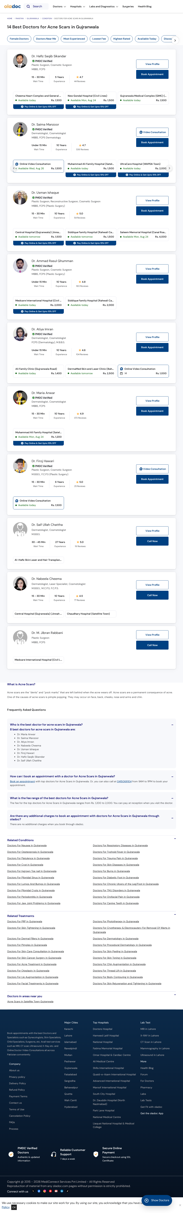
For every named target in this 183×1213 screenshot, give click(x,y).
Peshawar (70, 1061)
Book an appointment (22, 781)
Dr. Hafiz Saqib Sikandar (49, 56)
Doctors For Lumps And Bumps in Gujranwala (33, 884)
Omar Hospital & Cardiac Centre (112, 1055)
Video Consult (154, 132)
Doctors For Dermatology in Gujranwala (116, 938)
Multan (68, 1055)
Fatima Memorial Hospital (107, 1048)
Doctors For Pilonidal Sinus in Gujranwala (30, 877)
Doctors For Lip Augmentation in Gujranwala (32, 977)
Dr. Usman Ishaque (45, 193)
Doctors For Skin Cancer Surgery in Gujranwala (34, 957)
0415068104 (124, 781)
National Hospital (103, 1042)
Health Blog (147, 1068)
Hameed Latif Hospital (106, 1035)
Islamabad (70, 1042)
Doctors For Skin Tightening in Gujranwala (31, 927)
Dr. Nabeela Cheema (47, 579)
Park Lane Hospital (103, 1110)
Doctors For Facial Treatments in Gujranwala (32, 983)
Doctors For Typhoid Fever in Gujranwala (116, 851)
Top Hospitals (101, 1022)
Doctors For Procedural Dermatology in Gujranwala (122, 945)
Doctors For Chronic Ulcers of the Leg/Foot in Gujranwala (126, 884)
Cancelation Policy (19, 1115)
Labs (143, 1093)
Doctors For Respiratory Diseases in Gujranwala (120, 845)
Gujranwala (33, 18)
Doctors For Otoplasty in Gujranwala (28, 970)
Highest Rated (121, 38)
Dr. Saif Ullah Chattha (47, 525)
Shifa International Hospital (108, 1068)
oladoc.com (60, 1186)
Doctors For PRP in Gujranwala (24, 921)
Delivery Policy (17, 1083)
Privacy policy (17, 1077)
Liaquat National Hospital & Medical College (113, 1125)
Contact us (15, 1102)
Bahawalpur (71, 1087)
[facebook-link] (39, 1191)
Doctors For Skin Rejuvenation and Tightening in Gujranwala (127, 983)
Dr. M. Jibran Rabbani (47, 633)
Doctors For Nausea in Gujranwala (27, 845)
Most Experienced (74, 38)
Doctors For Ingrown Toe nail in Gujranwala (31, 871)
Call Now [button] (152, 541)
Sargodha (69, 1080)
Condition (47, 18)
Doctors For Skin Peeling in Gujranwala (115, 951)
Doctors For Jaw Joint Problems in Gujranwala (33, 903)
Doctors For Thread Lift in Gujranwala (114, 970)
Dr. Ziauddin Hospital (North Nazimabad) (109, 1102)
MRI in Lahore (148, 1029)
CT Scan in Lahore (150, 1042)
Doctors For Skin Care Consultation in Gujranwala (35, 951)
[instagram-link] (45, 1191)
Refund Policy (17, 1089)
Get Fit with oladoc (151, 1106)
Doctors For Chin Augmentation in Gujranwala (119, 964)
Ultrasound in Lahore (152, 1055)
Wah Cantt (70, 1100)
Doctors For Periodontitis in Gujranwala (29, 896)
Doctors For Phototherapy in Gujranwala (116, 921)
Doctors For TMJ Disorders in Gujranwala (116, 890)
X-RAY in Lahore (149, 1035)
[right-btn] (175, 40)
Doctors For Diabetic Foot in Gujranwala (116, 877)
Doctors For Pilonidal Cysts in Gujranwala (31, 890)
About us (14, 1070)
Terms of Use (16, 1109)
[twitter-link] (33, 1191)
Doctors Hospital (102, 1029)
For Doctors (147, 1080)
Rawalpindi (70, 1048)
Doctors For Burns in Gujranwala (111, 871)
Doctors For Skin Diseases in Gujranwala (116, 864)
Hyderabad (70, 1106)
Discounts (170, 38)
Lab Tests (146, 1100)
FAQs (12, 1122)
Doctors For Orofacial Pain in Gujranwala (116, 896)
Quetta (68, 1093)
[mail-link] (56, 1191)
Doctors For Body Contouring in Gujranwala (118, 977)
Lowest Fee (99, 38)
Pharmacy (146, 1087)
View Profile (152, 64)
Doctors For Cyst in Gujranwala (25, 864)
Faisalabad (70, 1074)
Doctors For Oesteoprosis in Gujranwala (30, 851)
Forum (144, 1074)
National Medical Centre (107, 1117)
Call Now (152, 595)
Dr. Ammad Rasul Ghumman (52, 261)
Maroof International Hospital (109, 1087)
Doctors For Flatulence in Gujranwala (28, 858)
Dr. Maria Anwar (43, 393)
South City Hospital (104, 1093)
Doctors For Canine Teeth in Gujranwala (116, 903)
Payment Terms (18, 1096)
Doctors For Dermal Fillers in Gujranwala (30, 938)
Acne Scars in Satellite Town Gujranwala (30, 1001)
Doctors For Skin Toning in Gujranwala (114, 957)
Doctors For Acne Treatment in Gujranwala (31, 964)
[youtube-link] (50, 1191)
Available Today (147, 38)
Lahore (68, 1035)
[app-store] (156, 1123)
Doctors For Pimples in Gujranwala (27, 945)
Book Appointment (152, 74)
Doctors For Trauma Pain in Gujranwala (115, 858)
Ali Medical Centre (103, 1061)
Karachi (68, 1029)
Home (9, 18)
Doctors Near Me (46, 38)
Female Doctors (19, 38)
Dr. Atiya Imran (42, 329)
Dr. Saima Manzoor (45, 125)
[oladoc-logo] (12, 6)
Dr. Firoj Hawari (43, 461)
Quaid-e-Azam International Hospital (114, 1074)
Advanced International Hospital (111, 1080)
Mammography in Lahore (155, 1048)
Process (13, 1128)
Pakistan (20, 18)
